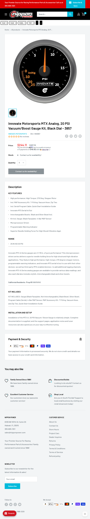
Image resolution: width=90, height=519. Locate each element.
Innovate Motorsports (17, 134)
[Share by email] (80, 136)
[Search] (70, 14)
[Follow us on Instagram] (15, 504)
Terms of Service (56, 452)
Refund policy (54, 456)
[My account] (78, 14)
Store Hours (54, 429)
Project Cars (54, 433)
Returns (52, 441)
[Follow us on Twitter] (10, 504)
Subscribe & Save (77, 4)
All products (15, 30)
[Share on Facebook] (66, 136)
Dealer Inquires (55, 437)
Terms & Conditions (57, 448)
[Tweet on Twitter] (75, 136)
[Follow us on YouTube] (19, 504)
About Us (53, 422)
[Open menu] (6, 14)
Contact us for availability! (26, 171)
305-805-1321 (10, 6)
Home (7, 30)
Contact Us (53, 426)
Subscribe (12, 486)
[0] (83, 14)
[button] (14, 136)
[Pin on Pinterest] (71, 136)
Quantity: (12, 162)
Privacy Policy (54, 445)
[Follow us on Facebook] (6, 504)
